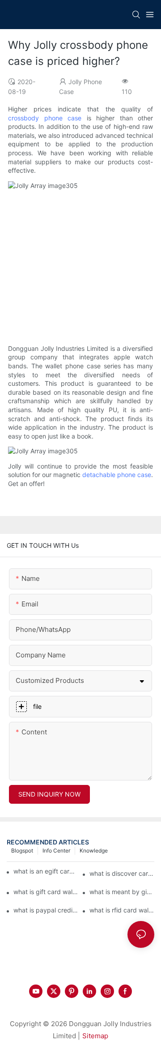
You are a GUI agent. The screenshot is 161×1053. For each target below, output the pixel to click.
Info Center (56, 850)
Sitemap (95, 1036)
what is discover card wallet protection (121, 873)
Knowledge (94, 850)
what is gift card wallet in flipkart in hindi (45, 891)
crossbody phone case (44, 118)
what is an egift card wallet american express (44, 871)
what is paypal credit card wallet (45, 910)
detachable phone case (116, 474)
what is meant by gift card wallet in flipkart (121, 891)
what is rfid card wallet (121, 910)
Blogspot (22, 850)
